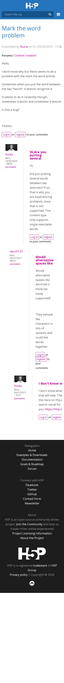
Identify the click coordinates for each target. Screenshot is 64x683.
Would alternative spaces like (45, 260)
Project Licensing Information (32, 533)
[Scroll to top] (32, 585)
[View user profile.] (11, 150)
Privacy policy (19, 575)
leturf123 (16, 251)
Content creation (25, 55)
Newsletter (32, 503)
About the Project (32, 538)
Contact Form (32, 499)
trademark (40, 565)
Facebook (32, 485)
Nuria (24, 47)
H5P (32, 553)
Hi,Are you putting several (38, 155)
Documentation (32, 459)
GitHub (32, 494)
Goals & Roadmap (32, 464)
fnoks (9, 154)
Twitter (32, 489)
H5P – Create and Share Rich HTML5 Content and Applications (32, 6)
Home (32, 450)
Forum (32, 469)
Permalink (10, 167)
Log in (6, 134)
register (20, 134)
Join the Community (29, 524)
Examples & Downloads (32, 455)
